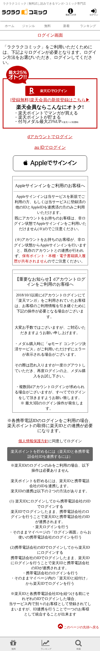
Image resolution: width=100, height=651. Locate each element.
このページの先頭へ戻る (81, 627)
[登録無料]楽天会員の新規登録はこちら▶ (50, 100)
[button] (50, 163)
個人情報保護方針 (33, 441)
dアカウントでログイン (50, 136)
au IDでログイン (50, 147)
